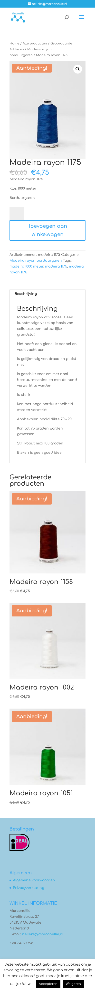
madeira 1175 (56, 266)
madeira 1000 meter (26, 266)
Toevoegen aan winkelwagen (47, 230)
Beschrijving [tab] (26, 294)
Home (14, 43)
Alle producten (35, 43)
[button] (77, 69)
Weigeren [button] (73, 984)
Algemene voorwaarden (34, 880)
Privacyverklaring (28, 888)
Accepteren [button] (48, 984)
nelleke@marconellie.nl (42, 934)
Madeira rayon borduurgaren (36, 260)
